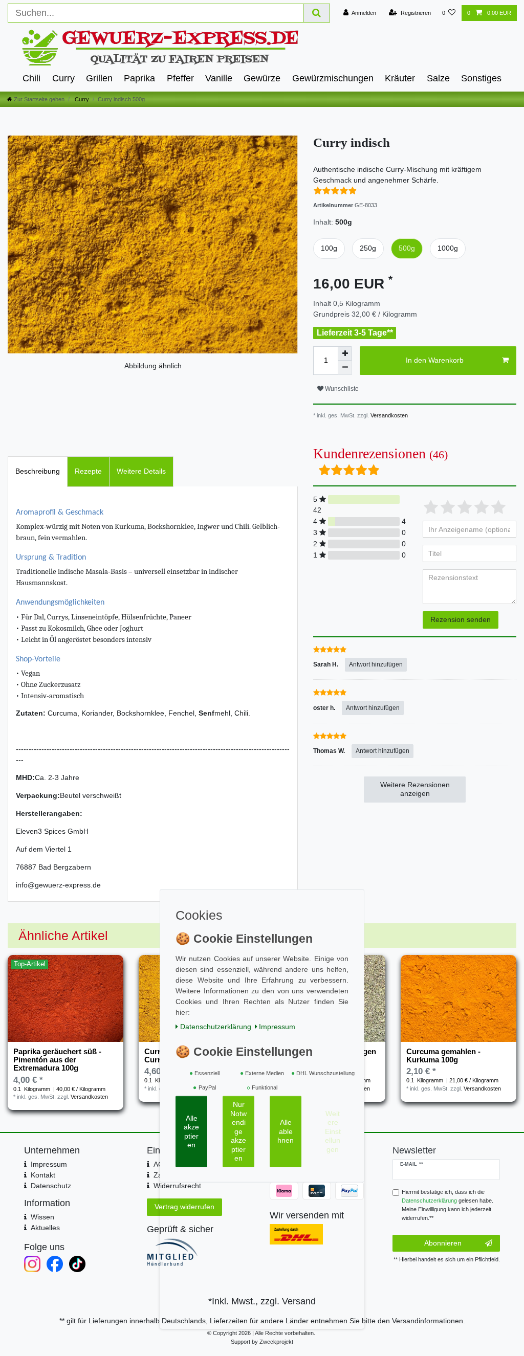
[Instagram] (32, 1264)
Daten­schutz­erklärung (215, 1026)
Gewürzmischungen (333, 78)
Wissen (42, 1217)
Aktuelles (45, 1228)
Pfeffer (180, 78)
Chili (31, 78)
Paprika (139, 78)
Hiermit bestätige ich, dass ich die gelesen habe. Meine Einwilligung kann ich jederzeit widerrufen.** (447, 1204)
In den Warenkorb (435, 360)
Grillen (99, 78)
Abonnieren (443, 1243)
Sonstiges (481, 78)
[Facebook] (55, 1264)
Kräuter (400, 78)
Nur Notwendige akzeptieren (238, 1131)
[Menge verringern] (345, 368)
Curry (63, 78)
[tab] (38, 471)
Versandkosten (388, 415)
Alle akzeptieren (191, 1131)
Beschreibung (37, 471)
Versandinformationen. (428, 1321)
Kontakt (43, 1175)
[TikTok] (77, 1264)
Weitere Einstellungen (333, 1131)
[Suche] (316, 13)
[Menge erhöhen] (345, 353)
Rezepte (88, 471)
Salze (438, 78)
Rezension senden (460, 619)
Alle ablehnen (285, 1131)
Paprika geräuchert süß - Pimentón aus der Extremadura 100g (57, 1060)
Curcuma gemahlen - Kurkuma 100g (443, 1056)
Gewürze (262, 78)
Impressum (49, 1164)
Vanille (218, 78)
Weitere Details (141, 471)
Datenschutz (51, 1186)
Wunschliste (341, 388)
